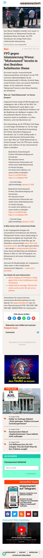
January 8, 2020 (28, 185)
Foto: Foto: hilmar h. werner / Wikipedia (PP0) (15, 44)
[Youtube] (28, 514)
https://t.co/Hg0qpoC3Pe (18, 178)
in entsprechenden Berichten (26, 248)
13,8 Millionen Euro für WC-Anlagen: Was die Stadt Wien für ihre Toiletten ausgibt (23, 446)
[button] (4, 2)
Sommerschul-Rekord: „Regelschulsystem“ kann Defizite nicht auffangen (23, 433)
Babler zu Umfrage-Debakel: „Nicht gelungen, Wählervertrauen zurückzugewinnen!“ (24, 421)
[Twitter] (15, 514)
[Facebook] (8, 514)
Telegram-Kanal (10, 328)
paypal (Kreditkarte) (20, 303)
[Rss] (21, 514)
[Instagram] (35, 514)
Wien (6, 49)
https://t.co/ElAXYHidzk (17, 175)
